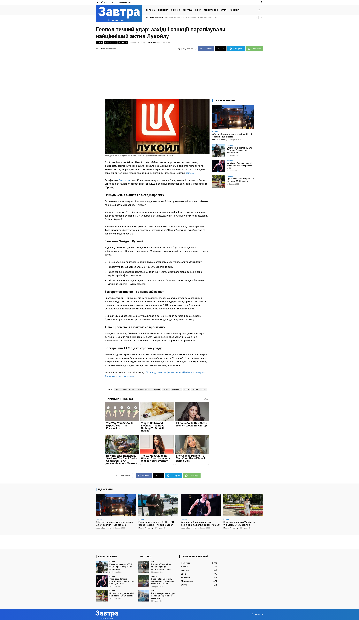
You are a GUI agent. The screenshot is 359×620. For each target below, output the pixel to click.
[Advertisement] (179, 73)
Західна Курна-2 (144, 390)
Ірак (117, 390)
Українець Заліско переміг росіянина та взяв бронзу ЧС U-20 (240, 165)
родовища (176, 390)
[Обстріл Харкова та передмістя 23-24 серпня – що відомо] (233, 117)
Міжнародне (110, 42)
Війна (99, 42)
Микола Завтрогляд (219, 140)
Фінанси (123, 42)
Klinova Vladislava (108, 49)
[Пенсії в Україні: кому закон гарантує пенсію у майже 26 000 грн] (143, 581)
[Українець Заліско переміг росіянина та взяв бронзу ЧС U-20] (218, 166)
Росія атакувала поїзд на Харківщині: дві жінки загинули (163, 595)
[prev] (257, 17)
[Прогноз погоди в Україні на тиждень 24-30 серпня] (218, 181)
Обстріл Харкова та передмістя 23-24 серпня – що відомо (232, 135)
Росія (186, 390)
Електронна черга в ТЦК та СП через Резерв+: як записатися (239, 150)
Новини (215, 131)
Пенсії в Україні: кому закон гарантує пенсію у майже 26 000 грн (162, 581)
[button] (259, 10)
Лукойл (157, 390)
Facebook (259, 614)
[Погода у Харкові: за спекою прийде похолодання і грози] (143, 566)
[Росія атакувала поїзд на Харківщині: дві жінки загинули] (143, 596)
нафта (166, 390)
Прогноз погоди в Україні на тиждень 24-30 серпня (186, 18)
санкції (195, 390)
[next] (261, 17)
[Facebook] (261, 2)
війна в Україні (128, 390)
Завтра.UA (124, 180)
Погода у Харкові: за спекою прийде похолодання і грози (161, 566)
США (204, 390)
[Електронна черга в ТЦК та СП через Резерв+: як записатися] (218, 150)
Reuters (189, 173)
